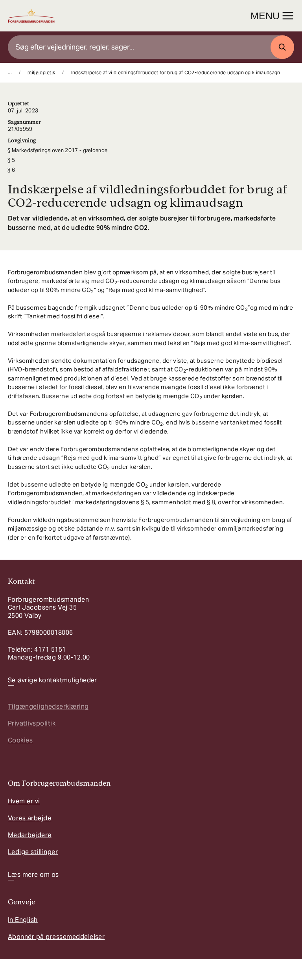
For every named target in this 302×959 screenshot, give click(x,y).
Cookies (20, 740)
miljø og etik (41, 72)
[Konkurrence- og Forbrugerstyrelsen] (31, 16)
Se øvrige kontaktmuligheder (52, 680)
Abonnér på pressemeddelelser (56, 937)
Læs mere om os (33, 875)
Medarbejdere (30, 835)
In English (23, 920)
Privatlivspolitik (31, 723)
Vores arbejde (29, 818)
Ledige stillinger (33, 852)
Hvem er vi (24, 801)
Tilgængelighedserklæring (48, 706)
